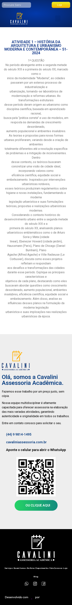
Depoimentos (42, 568)
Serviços (9, 568)
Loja (65, 568)
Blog (36, 576)
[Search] (28, 5)
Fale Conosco (56, 568)
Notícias (31, 568)
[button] (57, 18)
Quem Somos (19, 568)
